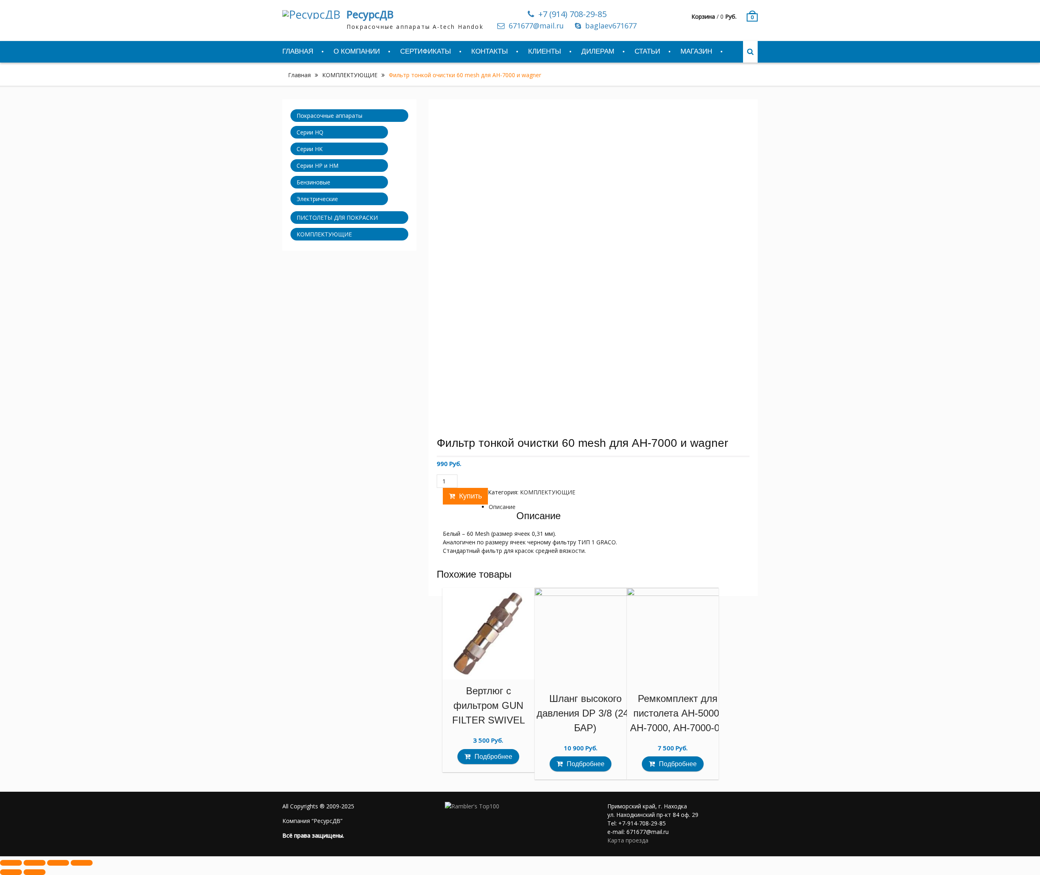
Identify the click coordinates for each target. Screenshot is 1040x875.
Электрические (317, 199)
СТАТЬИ (647, 51)
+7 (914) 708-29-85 (572, 14)
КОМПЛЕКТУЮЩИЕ (349, 75)
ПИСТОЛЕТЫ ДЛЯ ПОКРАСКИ (337, 217)
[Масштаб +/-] (82, 863)
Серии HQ (310, 132)
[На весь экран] (58, 863)
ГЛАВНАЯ (297, 51)
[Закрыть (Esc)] (11, 863)
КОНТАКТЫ (489, 51)
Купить (470, 496)
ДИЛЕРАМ (597, 51)
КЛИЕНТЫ (544, 51)
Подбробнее (493, 756)
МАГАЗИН (696, 51)
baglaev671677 (611, 26)
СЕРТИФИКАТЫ (425, 51)
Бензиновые (313, 182)
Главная (299, 75)
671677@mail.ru (536, 26)
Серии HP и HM (317, 165)
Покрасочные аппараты (329, 115)
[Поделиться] (35, 863)
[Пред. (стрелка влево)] (11, 872)
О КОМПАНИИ (357, 51)
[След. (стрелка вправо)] (35, 872)
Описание (502, 507)
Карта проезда (627, 840)
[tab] (502, 506)
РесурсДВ (370, 14)
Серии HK (310, 149)
